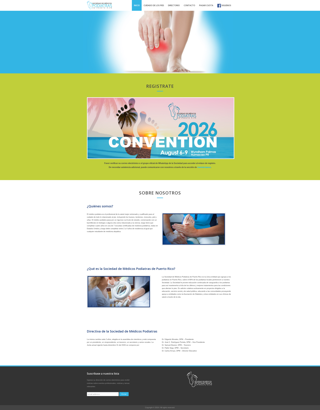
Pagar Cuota (206, 5)
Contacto (189, 5)
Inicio (137, 5)
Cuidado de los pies (154, 5)
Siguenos (226, 5)
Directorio (174, 5)
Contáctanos (204, 167)
